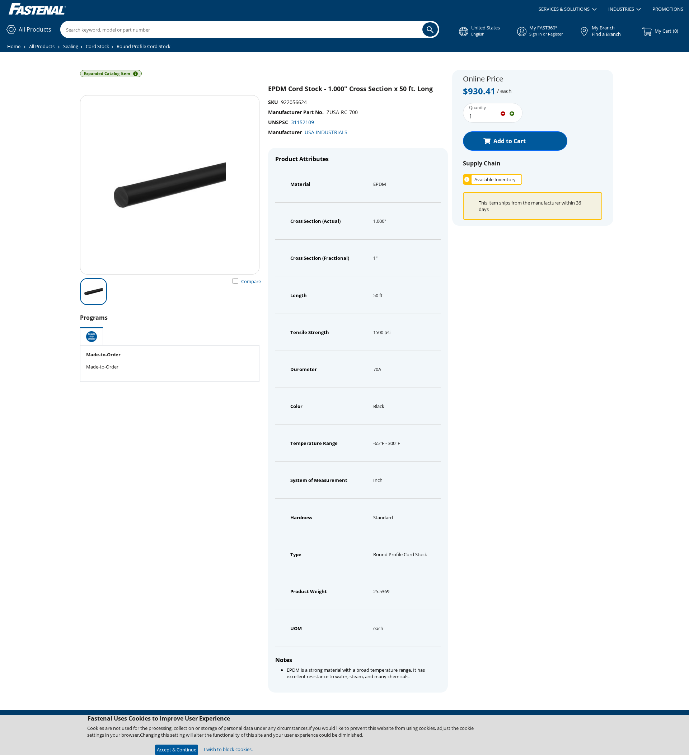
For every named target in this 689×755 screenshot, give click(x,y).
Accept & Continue (176, 749)
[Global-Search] (430, 29)
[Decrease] (502, 113)
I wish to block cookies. (228, 749)
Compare (251, 281)
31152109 (302, 122)
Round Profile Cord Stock (143, 46)
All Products (42, 46)
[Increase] (511, 113)
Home (13, 46)
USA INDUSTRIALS (326, 132)
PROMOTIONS (667, 9)
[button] (567, 9)
